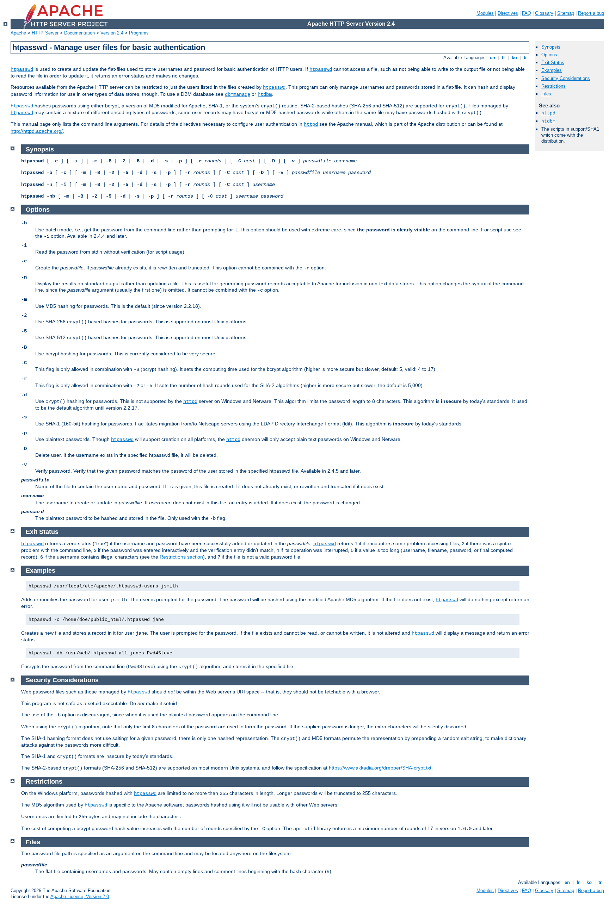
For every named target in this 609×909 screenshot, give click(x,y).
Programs (139, 33)
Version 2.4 (111, 33)
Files (546, 93)
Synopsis (550, 47)
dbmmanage (237, 94)
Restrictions (553, 86)
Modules (485, 13)
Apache (18, 33)
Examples (551, 70)
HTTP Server (45, 33)
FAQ (526, 13)
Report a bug (591, 13)
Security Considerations (565, 78)
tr (525, 57)
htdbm (265, 94)
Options (549, 54)
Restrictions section (181, 557)
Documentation (79, 33)
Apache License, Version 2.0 (79, 896)
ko (514, 57)
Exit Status (552, 62)
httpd (311, 124)
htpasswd (22, 69)
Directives (508, 13)
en (492, 57)
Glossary (544, 13)
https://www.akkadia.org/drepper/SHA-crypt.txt (380, 768)
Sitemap (565, 13)
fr (503, 57)
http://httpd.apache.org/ (37, 131)
